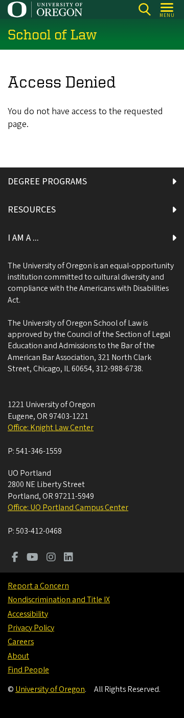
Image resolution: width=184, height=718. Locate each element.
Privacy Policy (31, 627)
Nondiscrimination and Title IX (59, 599)
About (18, 656)
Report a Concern (38, 586)
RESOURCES (32, 209)
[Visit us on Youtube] (32, 558)
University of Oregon (50, 689)
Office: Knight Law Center (51, 427)
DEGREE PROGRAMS (47, 181)
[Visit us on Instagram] (51, 558)
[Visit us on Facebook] (15, 558)
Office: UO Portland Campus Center (68, 507)
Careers (21, 641)
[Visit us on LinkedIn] (68, 558)
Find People (28, 669)
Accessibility (28, 614)
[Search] (144, 9)
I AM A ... (23, 237)
